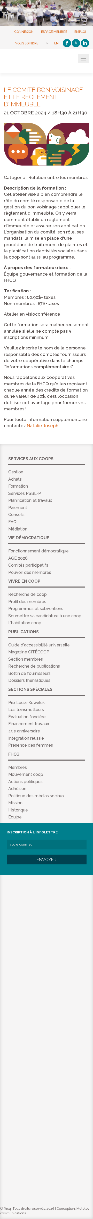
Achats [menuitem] (15, 479)
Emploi (80, 31)
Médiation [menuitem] (17, 529)
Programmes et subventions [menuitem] (35, 608)
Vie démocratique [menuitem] (28, 537)
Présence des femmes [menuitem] (30, 745)
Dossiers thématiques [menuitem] (29, 680)
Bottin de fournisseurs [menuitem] (29, 673)
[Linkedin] (85, 43)
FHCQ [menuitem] (14, 754)
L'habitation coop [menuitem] (24, 622)
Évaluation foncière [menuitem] (27, 716)
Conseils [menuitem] (16, 514)
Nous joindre (26, 43)
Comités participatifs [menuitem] (28, 565)
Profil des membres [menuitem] (27, 601)
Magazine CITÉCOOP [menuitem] (28, 652)
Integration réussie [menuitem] (26, 738)
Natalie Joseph (42, 425)
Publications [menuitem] (23, 631)
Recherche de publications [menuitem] (34, 666)
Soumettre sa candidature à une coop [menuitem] (44, 615)
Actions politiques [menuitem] (25, 781)
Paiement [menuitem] (17, 507)
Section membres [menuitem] (25, 659)
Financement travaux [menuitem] (28, 723)
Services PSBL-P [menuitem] (24, 493)
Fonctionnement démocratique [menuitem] (38, 551)
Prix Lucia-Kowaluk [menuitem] (26, 702)
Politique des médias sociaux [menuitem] (36, 795)
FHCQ (29, 61)
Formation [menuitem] (18, 486)
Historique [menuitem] (18, 810)
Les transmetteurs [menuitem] (26, 709)
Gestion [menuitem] (15, 472)
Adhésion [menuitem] (17, 788)
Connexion (24, 31)
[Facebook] (67, 43)
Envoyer (46, 859)
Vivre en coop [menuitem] (24, 581)
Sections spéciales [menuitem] (30, 689)
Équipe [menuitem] (15, 817)
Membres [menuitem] (17, 767)
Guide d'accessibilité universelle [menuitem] (39, 645)
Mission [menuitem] (15, 802)
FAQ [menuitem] (12, 521)
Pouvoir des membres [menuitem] (29, 572)
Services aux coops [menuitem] (30, 458)
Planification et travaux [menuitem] (30, 500)
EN (56, 43)
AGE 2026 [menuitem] (18, 558)
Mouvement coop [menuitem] (25, 774)
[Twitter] (76, 43)
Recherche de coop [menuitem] (27, 594)
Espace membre (54, 31)
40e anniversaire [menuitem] (24, 731)
